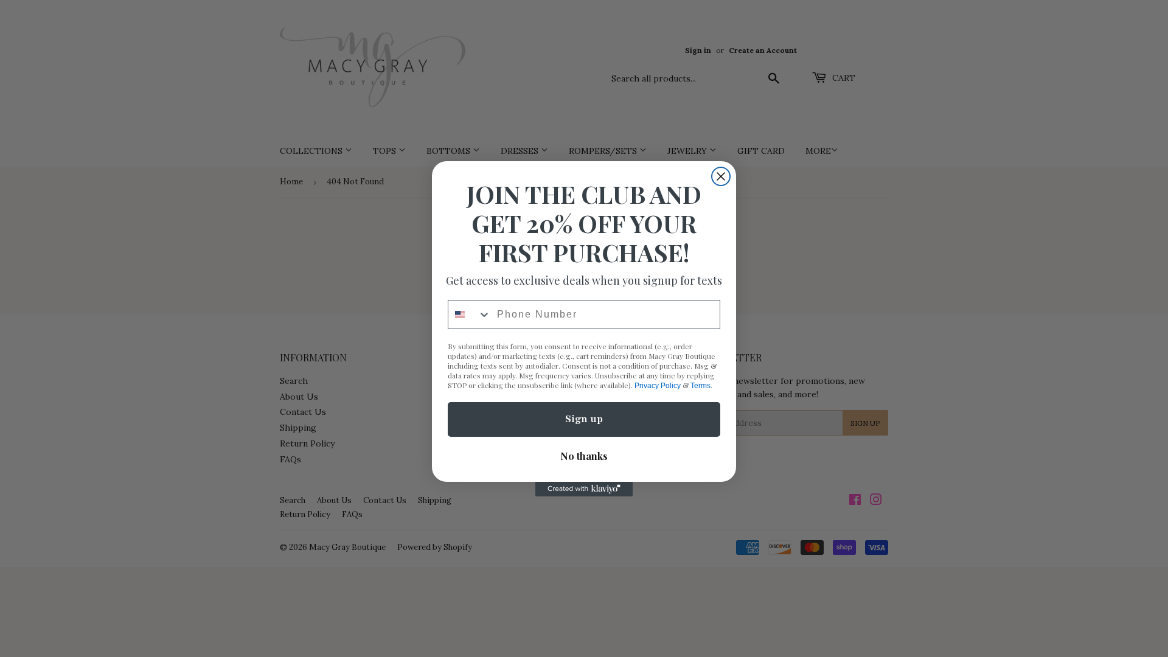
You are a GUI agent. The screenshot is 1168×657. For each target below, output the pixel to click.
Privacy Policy (657, 385)
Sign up (584, 419)
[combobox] (469, 314)
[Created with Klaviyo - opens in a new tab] (584, 489)
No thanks (584, 456)
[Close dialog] (721, 176)
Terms (700, 385)
